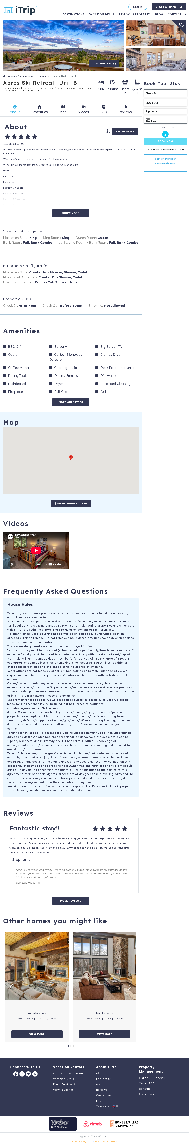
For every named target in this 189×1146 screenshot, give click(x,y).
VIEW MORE (36, 1034)
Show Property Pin (71, 503)
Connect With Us (25, 1067)
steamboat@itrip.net (165, 163)
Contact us (177, 14)
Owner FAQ (147, 1083)
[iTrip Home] (4, 76)
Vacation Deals (101, 14)
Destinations (73, 14)
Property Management (151, 1069)
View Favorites (63, 1090)
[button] (71, 457)
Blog (159, 14)
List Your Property (134, 14)
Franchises (146, 1094)
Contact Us (104, 1079)
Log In (138, 7)
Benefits (145, 1088)
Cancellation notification (167, 149)
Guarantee (103, 1095)
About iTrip (106, 1067)
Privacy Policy (79, 1141)
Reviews (101, 1090)
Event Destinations (66, 1084)
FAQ (99, 1100)
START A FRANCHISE (169, 6)
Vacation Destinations (68, 1073)
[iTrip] (20, 9)
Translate (104, 1106)
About (100, 1084)
